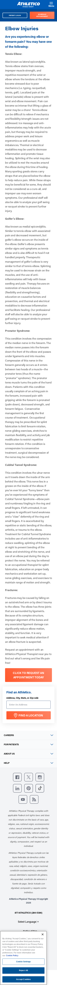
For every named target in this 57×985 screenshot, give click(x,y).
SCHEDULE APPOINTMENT (42, 15)
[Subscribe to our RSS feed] (34, 799)
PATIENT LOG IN (15, 15)
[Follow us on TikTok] (39, 788)
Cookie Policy (12, 955)
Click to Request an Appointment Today (28, 675)
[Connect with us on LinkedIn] (17, 788)
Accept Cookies (23, 979)
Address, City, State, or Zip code (22, 698)
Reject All (23, 970)
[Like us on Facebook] (17, 777)
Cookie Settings (23, 962)
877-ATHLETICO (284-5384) (28, 912)
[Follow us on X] (28, 777)
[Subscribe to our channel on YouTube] (23, 799)
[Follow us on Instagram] (39, 777)
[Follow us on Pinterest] (28, 788)
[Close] (42, 934)
